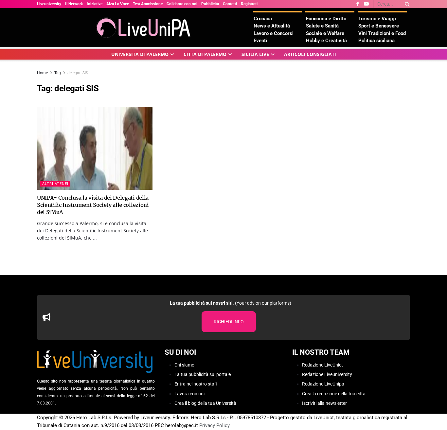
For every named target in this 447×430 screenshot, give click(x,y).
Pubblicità (210, 4)
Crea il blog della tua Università (205, 403)
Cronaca (263, 19)
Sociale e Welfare (325, 33)
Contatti (230, 4)
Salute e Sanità (322, 26)
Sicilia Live (255, 54)
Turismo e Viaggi (377, 19)
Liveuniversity (49, 4)
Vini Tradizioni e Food (382, 33)
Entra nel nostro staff (196, 383)
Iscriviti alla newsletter (324, 403)
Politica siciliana (376, 41)
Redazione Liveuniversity (327, 374)
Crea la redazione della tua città (334, 393)
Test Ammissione (148, 4)
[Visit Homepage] (145, 27)
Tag (57, 73)
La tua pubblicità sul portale (202, 374)
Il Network (74, 4)
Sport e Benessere (378, 26)
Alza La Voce (117, 4)
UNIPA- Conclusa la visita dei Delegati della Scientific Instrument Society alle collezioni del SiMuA (93, 205)
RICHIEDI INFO (229, 321)
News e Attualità (272, 26)
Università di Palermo (140, 54)
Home (42, 73)
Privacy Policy (214, 425)
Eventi (260, 41)
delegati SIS (77, 73)
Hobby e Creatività (326, 41)
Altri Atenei (55, 184)
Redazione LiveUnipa (323, 383)
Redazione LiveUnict (322, 364)
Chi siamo (184, 364)
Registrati (249, 4)
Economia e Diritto (326, 19)
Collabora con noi (182, 4)
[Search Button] (406, 4)
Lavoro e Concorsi (274, 33)
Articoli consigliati (310, 54)
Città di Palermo (205, 54)
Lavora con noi (189, 393)
